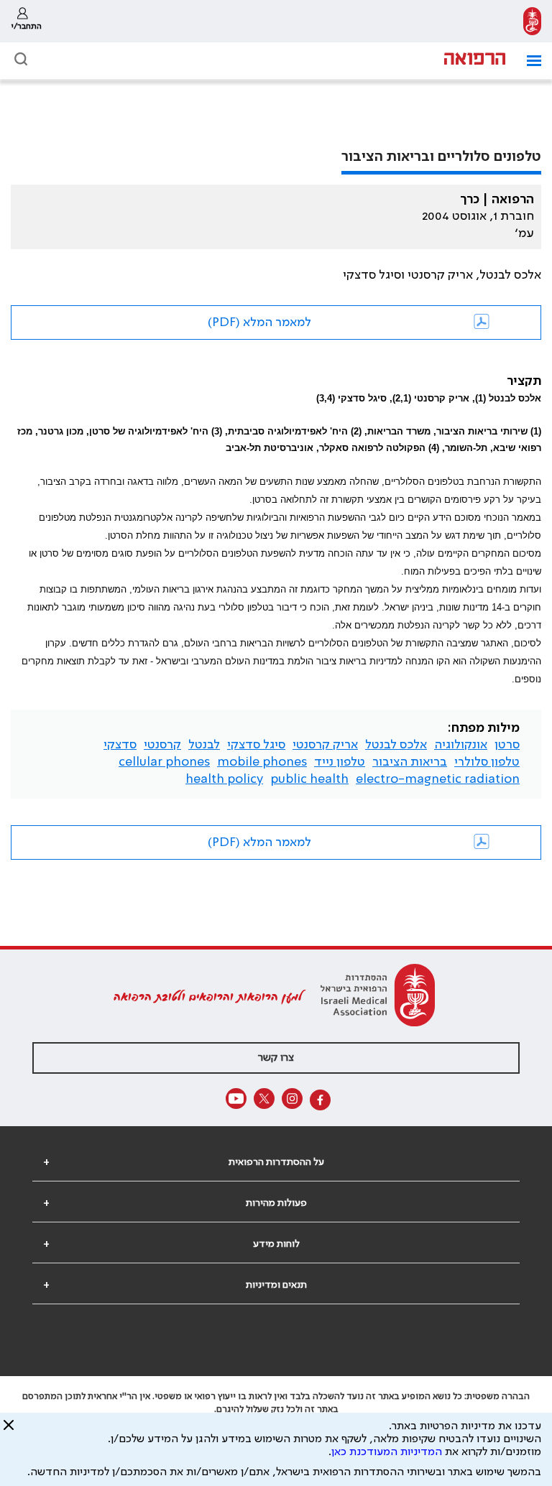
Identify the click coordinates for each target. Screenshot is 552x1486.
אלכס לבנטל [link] (396, 744)
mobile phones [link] (262, 762)
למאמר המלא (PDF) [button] (259, 322)
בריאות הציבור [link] (409, 762)
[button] (528, 60)
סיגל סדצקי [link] (256, 744)
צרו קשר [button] (276, 1058)
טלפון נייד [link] (339, 762)
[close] (8, 1430)
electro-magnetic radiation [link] (438, 779)
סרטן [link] (507, 744)
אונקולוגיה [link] (460, 744)
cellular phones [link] (164, 762)
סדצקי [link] (120, 744)
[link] (532, 21)
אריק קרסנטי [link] (325, 744)
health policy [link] (224, 779)
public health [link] (309, 779)
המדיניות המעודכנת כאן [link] (386, 1452)
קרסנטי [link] (162, 744)
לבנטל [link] (204, 744)
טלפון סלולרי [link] (487, 762)
